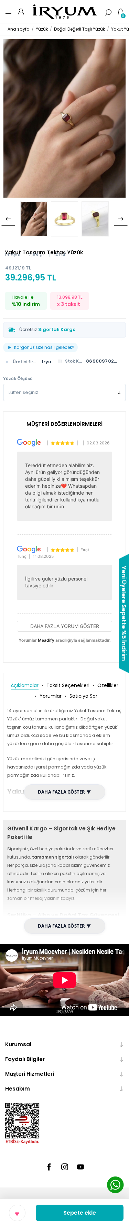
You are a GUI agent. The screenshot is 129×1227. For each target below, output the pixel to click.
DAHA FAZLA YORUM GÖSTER (64, 626)
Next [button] (121, 219)
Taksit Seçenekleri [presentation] (67, 685)
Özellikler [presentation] (107, 685)
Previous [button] (8, 219)
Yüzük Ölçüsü (18, 379)
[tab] (25, 685)
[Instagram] (65, 1167)
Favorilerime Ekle (17, 1213)
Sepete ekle (79, 1213)
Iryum (49, 361)
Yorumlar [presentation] (51, 696)
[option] (34, 218)
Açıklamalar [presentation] (25, 685)
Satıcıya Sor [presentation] (83, 696)
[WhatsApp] (115, 1185)
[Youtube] (80, 1167)
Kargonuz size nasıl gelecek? (44, 347)
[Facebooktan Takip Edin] (49, 1167)
